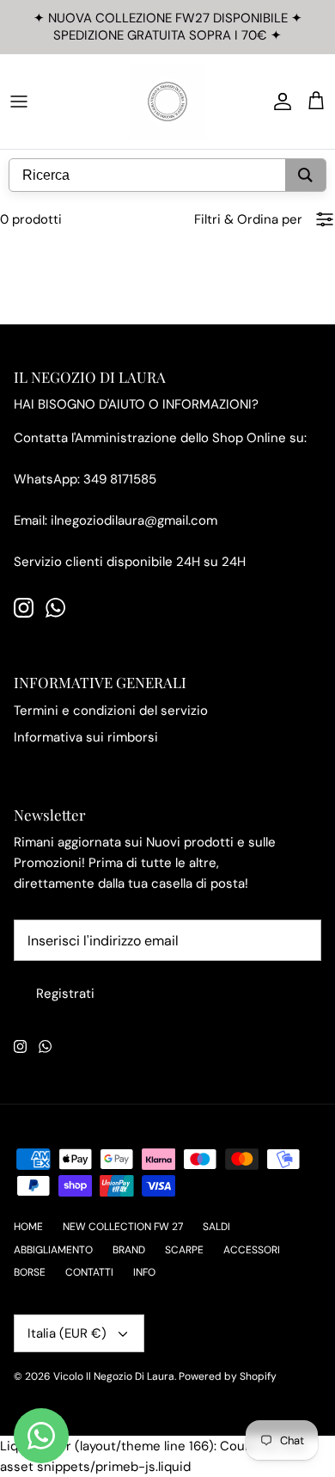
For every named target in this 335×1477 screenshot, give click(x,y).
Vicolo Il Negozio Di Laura (113, 1376)
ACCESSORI (251, 1250)
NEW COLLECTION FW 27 (123, 1227)
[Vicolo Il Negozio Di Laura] (167, 101)
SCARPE (184, 1250)
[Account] (278, 101)
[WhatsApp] (55, 608)
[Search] (305, 175)
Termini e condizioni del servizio (111, 710)
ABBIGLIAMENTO (53, 1250)
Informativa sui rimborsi (86, 737)
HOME (28, 1227)
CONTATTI (89, 1272)
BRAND (129, 1250)
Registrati (65, 993)
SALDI (216, 1227)
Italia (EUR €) (67, 1333)
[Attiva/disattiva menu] (19, 101)
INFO (144, 1272)
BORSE (30, 1272)
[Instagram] (24, 608)
